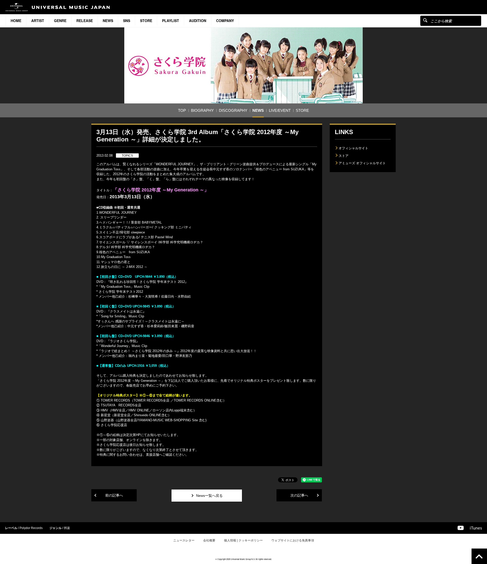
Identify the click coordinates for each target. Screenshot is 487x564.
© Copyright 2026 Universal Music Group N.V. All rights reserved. (243, 559)
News (108, 20)
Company (225, 20)
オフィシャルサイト (353, 148)
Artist (37, 20)
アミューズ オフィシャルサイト (362, 163)
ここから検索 (425, 20)
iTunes (476, 528)
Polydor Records (31, 528)
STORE (146, 20)
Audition (197, 20)
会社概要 (209, 540)
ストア (344, 156)
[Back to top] (479, 556)
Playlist (170, 20)
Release (84, 20)
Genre (60, 20)
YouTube (461, 528)
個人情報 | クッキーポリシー (243, 540)
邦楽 (67, 528)
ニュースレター (184, 540)
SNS (126, 20)
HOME (16, 20)
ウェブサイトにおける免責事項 (292, 540)
